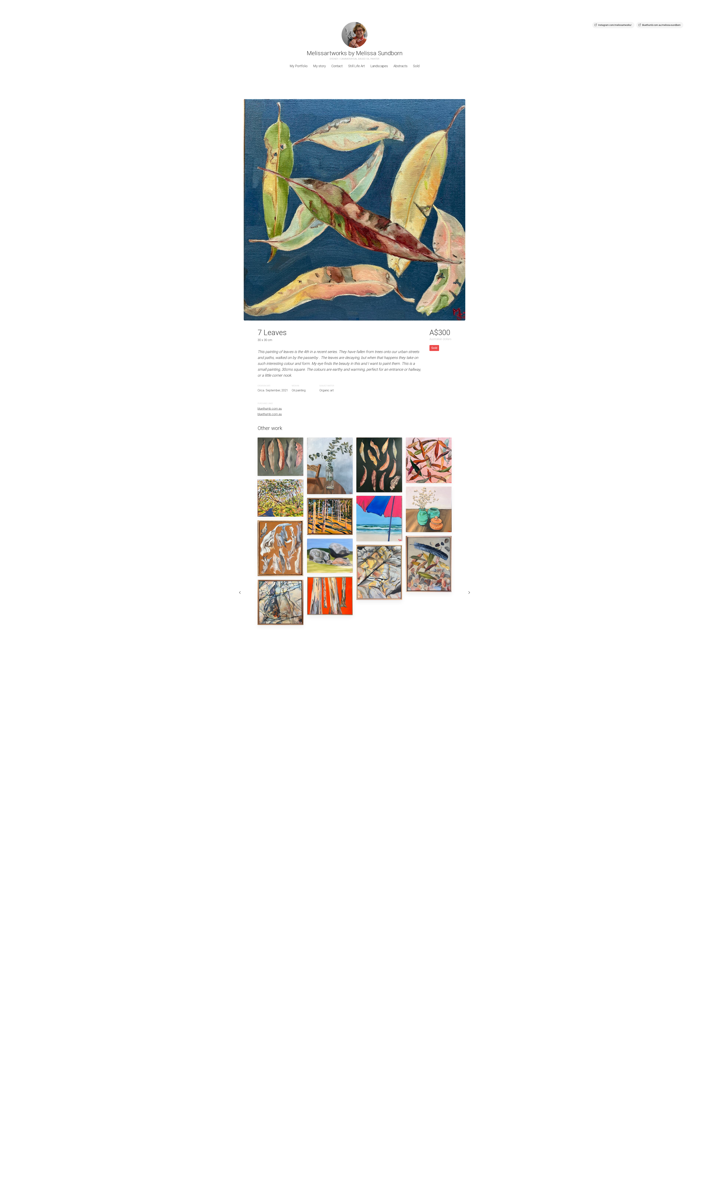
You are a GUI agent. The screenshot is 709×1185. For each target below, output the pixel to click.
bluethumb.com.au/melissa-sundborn (661, 25)
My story (319, 66)
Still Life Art (356, 66)
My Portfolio (299, 66)
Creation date (264, 386)
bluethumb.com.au (270, 408)
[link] (354, 35)
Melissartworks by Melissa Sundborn (355, 53)
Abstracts (400, 66)
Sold (416, 66)
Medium (295, 386)
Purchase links (265, 403)
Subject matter (326, 386)
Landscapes (379, 66)
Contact (337, 66)
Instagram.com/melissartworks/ (615, 25)
